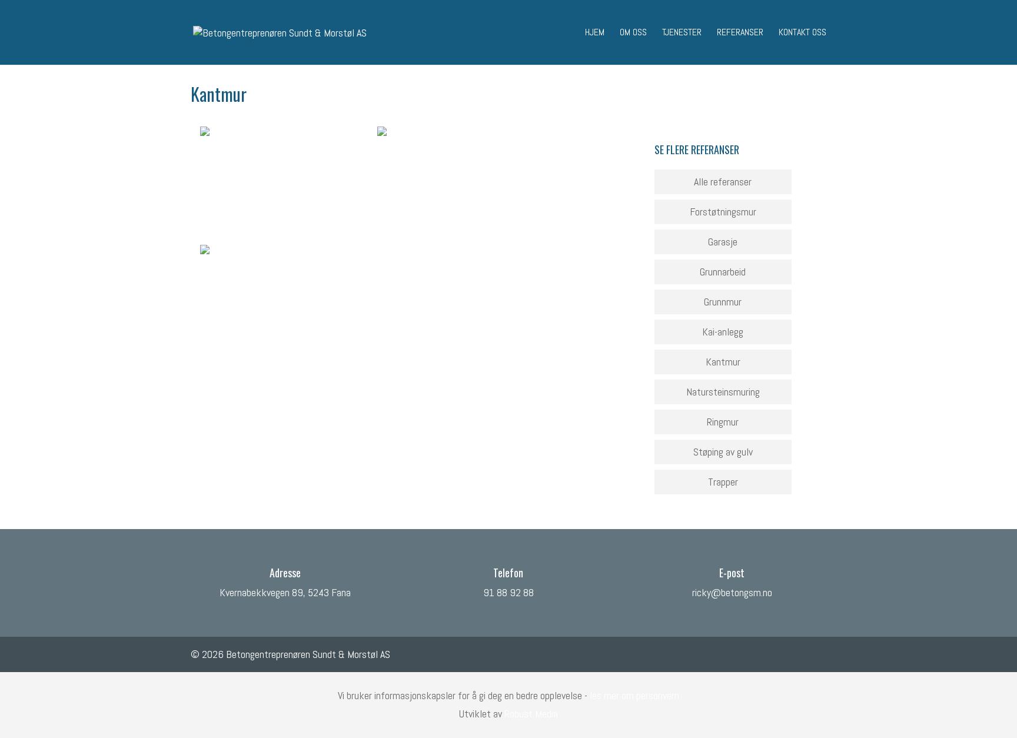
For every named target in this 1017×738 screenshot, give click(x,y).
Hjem (594, 33)
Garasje (722, 241)
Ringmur (723, 421)
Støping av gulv (723, 451)
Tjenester (682, 33)
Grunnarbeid (723, 271)
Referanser (740, 33)
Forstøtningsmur (723, 211)
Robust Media (531, 713)
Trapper (723, 481)
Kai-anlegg (722, 331)
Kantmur (723, 361)
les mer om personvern (634, 695)
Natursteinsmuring (723, 391)
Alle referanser (723, 181)
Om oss (633, 33)
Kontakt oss (802, 33)
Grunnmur (723, 301)
